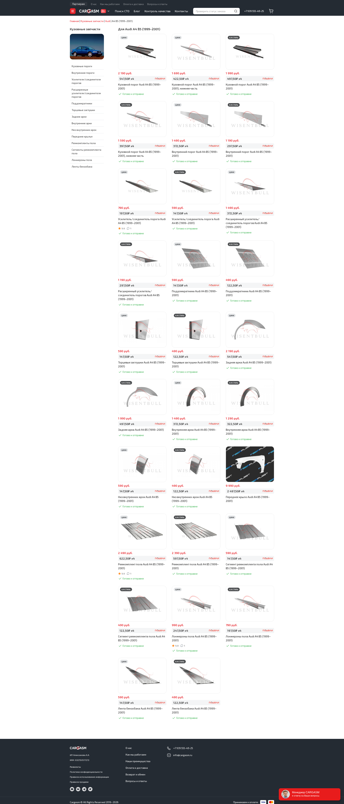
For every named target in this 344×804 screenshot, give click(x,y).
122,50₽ (234, 285)
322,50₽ (234, 424)
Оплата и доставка (133, 4)
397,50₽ (127, 146)
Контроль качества (157, 11)
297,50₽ (234, 146)
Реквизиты (75, 767)
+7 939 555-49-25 (254, 11)
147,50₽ (180, 213)
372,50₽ (180, 146)
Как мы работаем (110, 4)
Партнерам (78, 4)
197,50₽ (127, 213)
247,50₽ (180, 630)
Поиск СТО (122, 11)
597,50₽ (180, 558)
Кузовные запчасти (85, 29)
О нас (94, 4)
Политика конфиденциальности (86, 772)
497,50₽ (234, 78)
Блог (137, 11)
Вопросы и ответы (157, 4)
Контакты (181, 11)
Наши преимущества (138, 761)
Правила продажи (79, 782)
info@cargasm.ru (182, 755)
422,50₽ (180, 78)
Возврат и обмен (135, 774)
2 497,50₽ (235, 491)
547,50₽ (127, 78)
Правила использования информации (89, 777)
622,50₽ (127, 558)
